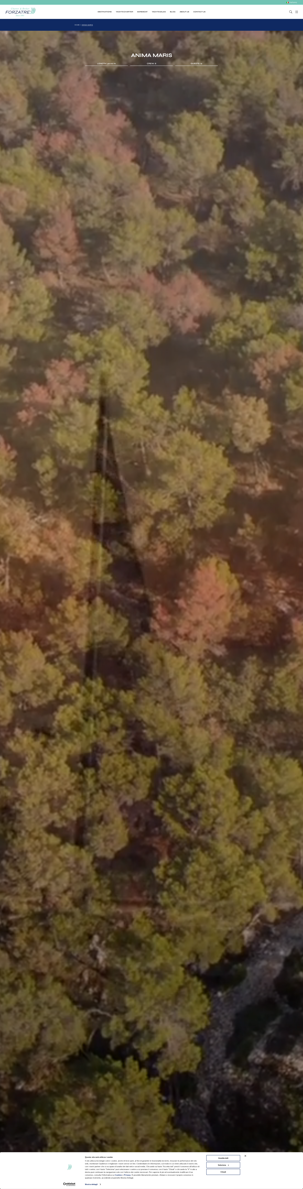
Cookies (118, 1175)
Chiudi (223, 1172)
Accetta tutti (223, 1158)
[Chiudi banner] (245, 1156)
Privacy (127, 1175)
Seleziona (222, 1165)
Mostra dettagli (91, 1184)
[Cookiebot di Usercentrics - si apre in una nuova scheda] (69, 1184)
